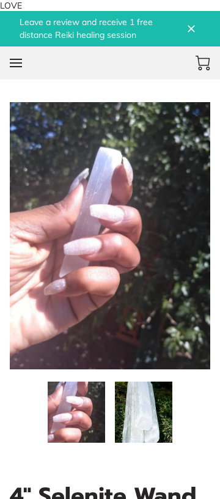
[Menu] (16, 63)
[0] (203, 63)
